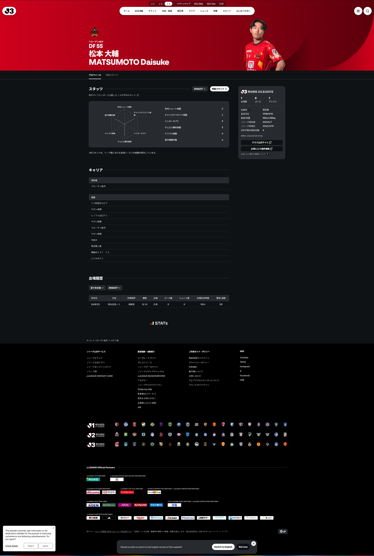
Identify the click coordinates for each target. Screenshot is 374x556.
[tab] (95, 75)
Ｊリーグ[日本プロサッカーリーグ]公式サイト (113, 531)
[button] (358, 11)
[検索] (367, 11)
